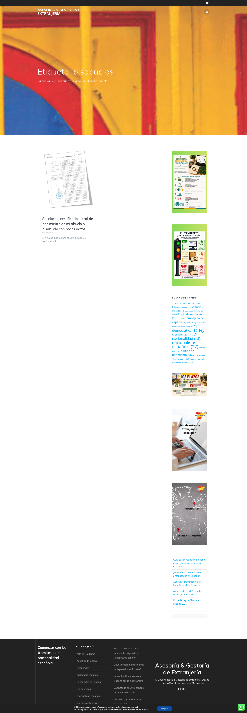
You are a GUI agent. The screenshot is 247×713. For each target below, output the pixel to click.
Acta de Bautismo (86, 654)
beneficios (178, 310)
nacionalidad (186, 338)
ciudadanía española (87, 675)
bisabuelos (190, 311)
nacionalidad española (185, 344)
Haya (190, 323)
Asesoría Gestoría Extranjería (60, 11)
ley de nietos (188, 332)
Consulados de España (89, 682)
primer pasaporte (182, 359)
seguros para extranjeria (182, 363)
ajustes (145, 710)
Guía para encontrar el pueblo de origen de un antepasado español (189, 563)
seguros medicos (198, 359)
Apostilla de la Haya (87, 661)
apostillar (186, 307)
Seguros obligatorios (88, 703)
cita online (181, 319)
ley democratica (185, 328)
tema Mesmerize (195, 683)
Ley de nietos (84, 689)
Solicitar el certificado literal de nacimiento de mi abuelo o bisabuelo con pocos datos (67, 224)
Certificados (83, 668)
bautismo (197, 307)
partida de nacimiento (183, 353)
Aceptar (164, 708)
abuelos (178, 303)
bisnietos (199, 311)
